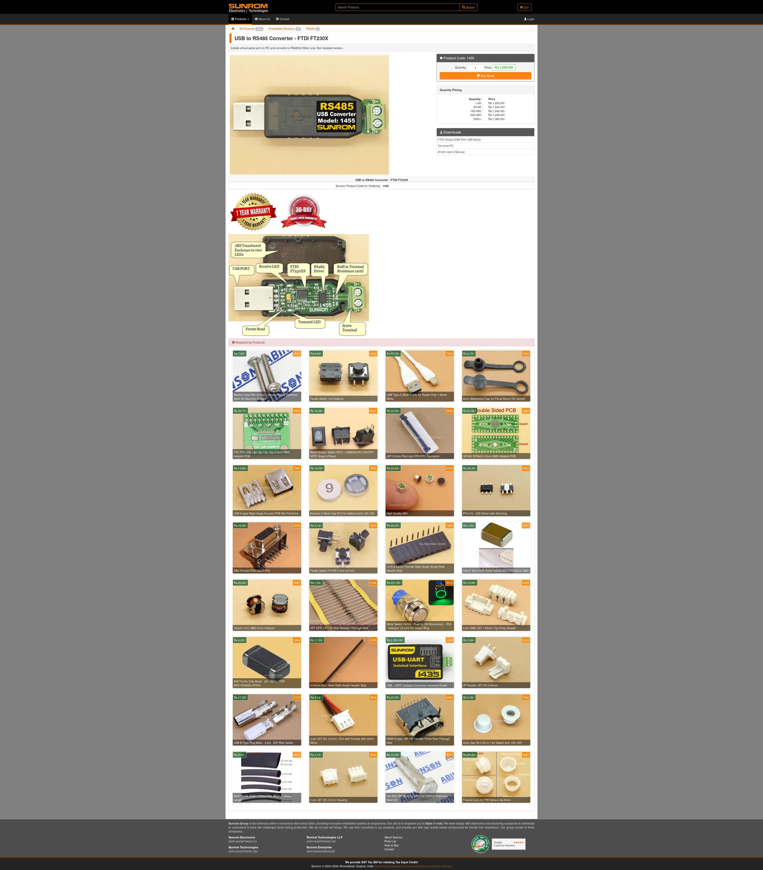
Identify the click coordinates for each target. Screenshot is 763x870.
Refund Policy (381, 866)
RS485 (312, 29)
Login (530, 19)
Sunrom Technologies (243, 847)
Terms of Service (443, 866)
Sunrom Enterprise (319, 847)
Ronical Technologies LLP (324, 837)
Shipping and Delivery (403, 866)
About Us (264, 19)
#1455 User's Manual (451, 152)
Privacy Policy (424, 866)
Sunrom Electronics (242, 837)
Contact (284, 19)
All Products (250, 29)
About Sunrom (393, 837)
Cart (526, 7)
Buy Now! (487, 75)
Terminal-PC (445, 146)
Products (240, 19)
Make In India (434, 823)
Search (470, 7)
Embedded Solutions (284, 29)
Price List (390, 841)
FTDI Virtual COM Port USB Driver (459, 139)
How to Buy (391, 845)
